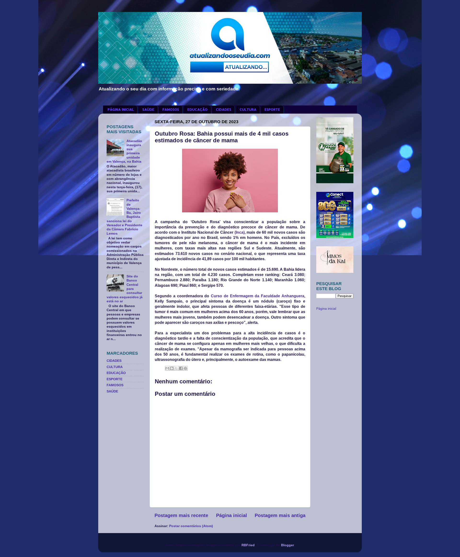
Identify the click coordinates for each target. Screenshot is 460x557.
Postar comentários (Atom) (191, 526)
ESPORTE (272, 109)
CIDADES (223, 109)
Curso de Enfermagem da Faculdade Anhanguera (257, 296)
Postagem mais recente (181, 515)
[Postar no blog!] (171, 368)
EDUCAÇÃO (197, 109)
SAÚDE (148, 109)
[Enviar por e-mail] (167, 368)
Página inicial (231, 515)
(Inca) (240, 232)
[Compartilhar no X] (176, 368)
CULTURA (248, 109)
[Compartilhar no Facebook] (180, 368)
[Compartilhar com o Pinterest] (185, 368)
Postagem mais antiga (280, 515)
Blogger (287, 545)
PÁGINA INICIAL (121, 109)
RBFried (248, 545)
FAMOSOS (170, 109)
